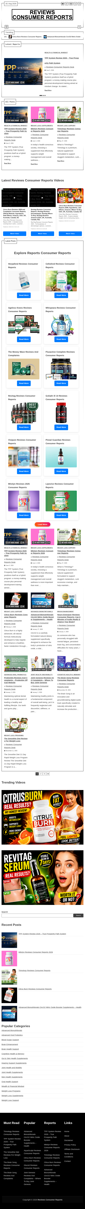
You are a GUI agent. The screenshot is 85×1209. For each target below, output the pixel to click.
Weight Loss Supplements (42, 125)
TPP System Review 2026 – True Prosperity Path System (15, 131)
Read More (48, 90)
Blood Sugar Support (10, 1040)
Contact (67, 1161)
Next (48, 773)
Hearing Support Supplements (14, 1063)
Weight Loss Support (66, 125)
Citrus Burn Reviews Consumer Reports (35, 989)
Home (66, 1131)
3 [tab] (45, 95)
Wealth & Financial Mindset (56, 52)
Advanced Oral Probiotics (15, 674)
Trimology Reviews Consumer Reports (34, 971)
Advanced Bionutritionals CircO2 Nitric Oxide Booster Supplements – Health (42, 617)
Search (5, 912)
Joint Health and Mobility (42, 674)
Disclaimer (68, 1140)
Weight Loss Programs (14, 735)
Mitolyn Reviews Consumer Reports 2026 (36, 952)
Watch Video (14, 233)
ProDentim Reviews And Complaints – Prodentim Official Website (15, 680)
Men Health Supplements (12, 1077)
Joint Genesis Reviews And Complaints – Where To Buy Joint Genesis (42, 680)
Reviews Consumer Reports (50, 1200)
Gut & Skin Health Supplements (15, 1058)
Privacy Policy (70, 1145)
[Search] (79, 27)
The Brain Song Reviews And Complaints (10, 1175)
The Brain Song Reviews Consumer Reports (12, 1165)
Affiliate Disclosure (72, 1149)
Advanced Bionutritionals (42, 611)
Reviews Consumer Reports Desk (60, 67)
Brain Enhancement (65, 611)
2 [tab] (43, 95)
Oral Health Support (10, 1082)
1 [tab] (40, 95)
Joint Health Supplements (12, 1072)
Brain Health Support (10, 1049)
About (66, 1136)
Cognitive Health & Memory (68, 674)
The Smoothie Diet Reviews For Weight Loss (12, 1155)
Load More (42, 524)
